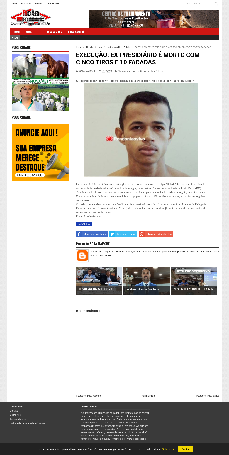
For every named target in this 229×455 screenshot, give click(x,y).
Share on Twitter (126, 234)
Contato (14, 410)
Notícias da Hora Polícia (150, 71)
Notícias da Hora (126, 71)
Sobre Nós (15, 415)
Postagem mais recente (88, 395)
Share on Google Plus (159, 234)
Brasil (30, 32)
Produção (26, 3)
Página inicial (148, 395)
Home (14, 3)
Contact (39, 3)
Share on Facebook (95, 234)
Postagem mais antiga (207, 395)
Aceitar (185, 449)
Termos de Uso (18, 419)
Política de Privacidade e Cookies (27, 423)
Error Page (53, 3)
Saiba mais (168, 449)
